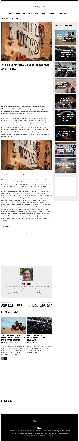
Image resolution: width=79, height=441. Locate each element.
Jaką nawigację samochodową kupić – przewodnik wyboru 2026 (65, 69)
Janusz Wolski (26, 284)
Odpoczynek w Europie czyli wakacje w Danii (11, 306)
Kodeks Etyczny (51, 433)
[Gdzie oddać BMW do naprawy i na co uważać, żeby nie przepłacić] (39, 325)
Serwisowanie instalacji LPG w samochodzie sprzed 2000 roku (65, 101)
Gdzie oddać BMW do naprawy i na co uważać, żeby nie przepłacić (39, 337)
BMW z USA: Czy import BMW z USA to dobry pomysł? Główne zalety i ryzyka (65, 117)
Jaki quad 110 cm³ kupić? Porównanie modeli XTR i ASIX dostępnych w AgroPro (13, 337)
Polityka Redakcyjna (62, 433)
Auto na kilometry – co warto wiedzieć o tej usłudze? (65, 133)
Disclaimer (44, 433)
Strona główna (5, 19)
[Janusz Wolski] (26, 274)
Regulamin (37, 433)
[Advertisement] (26, 87)
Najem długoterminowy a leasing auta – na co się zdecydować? (65, 165)
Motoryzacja (14, 19)
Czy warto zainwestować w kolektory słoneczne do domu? (40, 306)
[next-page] (5, 358)
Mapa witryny (38, 431)
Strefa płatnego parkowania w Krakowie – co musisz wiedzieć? (65, 149)
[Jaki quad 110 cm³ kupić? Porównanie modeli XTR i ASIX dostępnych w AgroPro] (13, 325)
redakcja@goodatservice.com (61, 431)
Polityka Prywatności (17, 433)
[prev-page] (2, 358)
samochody (5, 227)
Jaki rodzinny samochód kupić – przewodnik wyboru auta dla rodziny (65, 85)
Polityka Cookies (28, 433)
